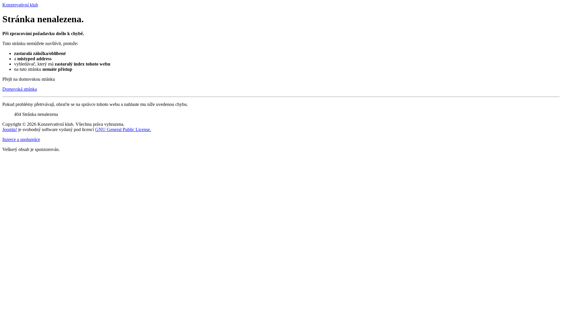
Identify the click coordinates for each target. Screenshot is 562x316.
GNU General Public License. (123, 129)
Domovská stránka (19, 89)
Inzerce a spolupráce (21, 139)
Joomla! (9, 129)
